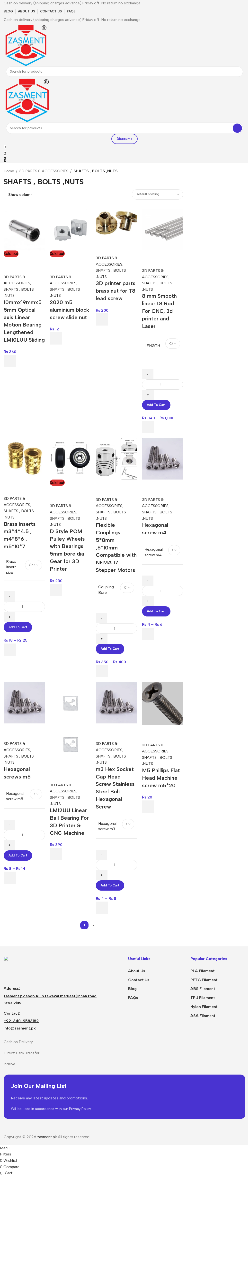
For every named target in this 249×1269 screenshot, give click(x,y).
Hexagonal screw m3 (107, 826)
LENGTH (152, 345)
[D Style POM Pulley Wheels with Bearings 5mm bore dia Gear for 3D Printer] (70, 458)
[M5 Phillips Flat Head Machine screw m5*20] (162, 703)
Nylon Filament (204, 1006)
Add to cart (156, 405)
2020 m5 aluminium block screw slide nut (69, 310)
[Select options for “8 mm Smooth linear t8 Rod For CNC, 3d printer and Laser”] (148, 427)
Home (9, 171)
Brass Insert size (11, 567)
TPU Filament (202, 997)
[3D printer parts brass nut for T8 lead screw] (116, 223)
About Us (136, 971)
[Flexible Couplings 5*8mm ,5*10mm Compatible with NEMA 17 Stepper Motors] (116, 458)
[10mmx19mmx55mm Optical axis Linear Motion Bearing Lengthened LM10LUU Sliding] (24, 229)
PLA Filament (202, 971)
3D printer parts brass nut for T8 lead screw (115, 291)
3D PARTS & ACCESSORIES (43, 171)
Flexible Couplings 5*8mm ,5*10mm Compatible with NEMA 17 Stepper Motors (116, 547)
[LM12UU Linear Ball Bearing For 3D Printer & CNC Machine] (70, 702)
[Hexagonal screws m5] (24, 702)
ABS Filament (202, 988)
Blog (132, 988)
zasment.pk (47, 1136)
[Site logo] (25, 44)
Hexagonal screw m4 (153, 552)
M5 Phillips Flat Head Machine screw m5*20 (161, 778)
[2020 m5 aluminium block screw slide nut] (70, 229)
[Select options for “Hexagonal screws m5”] (10, 878)
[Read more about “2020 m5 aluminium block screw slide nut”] (56, 338)
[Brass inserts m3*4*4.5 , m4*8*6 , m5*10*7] (24, 458)
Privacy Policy (80, 1109)
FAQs (133, 997)
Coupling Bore (106, 590)
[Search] (238, 72)
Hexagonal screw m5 (15, 796)
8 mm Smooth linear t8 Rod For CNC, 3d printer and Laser (159, 311)
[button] (102, 319)
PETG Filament (204, 980)
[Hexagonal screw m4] (162, 458)
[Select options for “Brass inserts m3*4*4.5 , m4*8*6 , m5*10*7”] (10, 650)
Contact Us (138, 980)
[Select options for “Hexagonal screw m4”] (148, 634)
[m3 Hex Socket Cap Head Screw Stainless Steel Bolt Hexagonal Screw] (116, 702)
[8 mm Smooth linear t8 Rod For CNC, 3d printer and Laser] (162, 229)
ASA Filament (202, 1015)
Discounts (124, 139)
